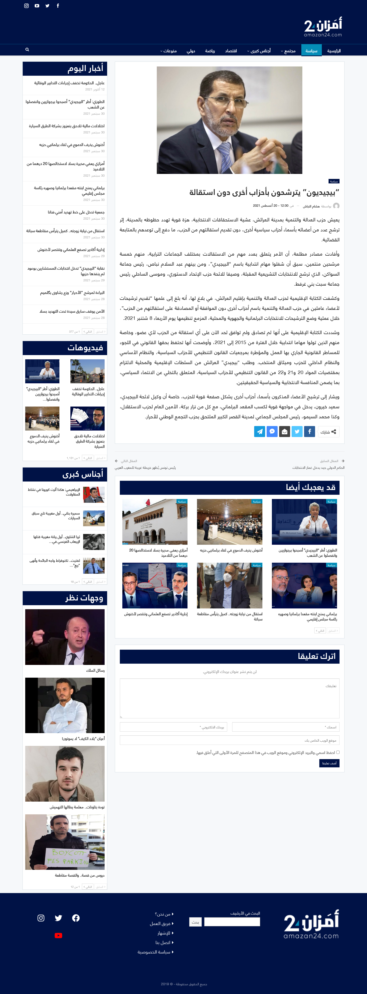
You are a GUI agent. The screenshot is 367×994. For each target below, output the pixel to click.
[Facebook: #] (76, 918)
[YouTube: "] (58, 935)
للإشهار (164, 932)
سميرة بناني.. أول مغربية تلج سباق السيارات (56, 515)
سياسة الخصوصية (154, 951)
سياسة (311, 50)
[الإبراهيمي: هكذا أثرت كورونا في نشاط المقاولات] (94, 495)
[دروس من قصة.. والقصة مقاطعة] (65, 842)
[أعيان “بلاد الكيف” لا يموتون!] (65, 705)
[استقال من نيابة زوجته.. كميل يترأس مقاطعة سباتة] (229, 585)
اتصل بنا (163, 942)
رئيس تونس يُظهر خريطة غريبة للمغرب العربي (145, 467)
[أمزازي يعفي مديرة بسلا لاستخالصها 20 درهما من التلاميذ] (154, 522)
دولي (191, 50)
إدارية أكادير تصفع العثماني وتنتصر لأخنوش (71, 249)
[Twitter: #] (58, 918)
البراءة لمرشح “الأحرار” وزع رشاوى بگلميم (72, 292)
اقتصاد (231, 50)
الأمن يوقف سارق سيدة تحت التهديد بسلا (72, 310)
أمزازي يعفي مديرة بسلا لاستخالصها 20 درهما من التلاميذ (66, 165)
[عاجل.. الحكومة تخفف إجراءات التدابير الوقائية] (87, 371)
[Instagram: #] (41, 918)
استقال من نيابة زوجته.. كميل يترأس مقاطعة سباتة (65, 230)
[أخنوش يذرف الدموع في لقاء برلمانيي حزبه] (229, 522)
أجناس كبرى (261, 50)
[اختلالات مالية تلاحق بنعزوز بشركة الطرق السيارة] (87, 419)
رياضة (210, 50)
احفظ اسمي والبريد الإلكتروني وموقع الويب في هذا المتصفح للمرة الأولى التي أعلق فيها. (265, 752)
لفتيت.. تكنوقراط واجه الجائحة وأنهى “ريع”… (55, 562)
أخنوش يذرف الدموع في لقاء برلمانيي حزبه (72, 144)
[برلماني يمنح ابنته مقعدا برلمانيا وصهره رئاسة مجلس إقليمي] (304, 585)
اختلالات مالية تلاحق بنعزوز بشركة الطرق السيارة (67, 125)
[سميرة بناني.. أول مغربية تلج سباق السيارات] (94, 518)
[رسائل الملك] (65, 637)
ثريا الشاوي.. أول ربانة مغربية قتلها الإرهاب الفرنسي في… (56, 538)
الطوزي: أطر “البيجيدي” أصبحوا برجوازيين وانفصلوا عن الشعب (65, 103)
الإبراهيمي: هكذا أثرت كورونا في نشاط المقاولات (54, 491)
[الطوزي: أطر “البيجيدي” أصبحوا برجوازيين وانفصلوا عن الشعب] (304, 522)
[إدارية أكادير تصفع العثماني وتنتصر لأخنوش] (154, 585)
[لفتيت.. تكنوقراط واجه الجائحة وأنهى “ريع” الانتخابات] (94, 566)
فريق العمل (160, 923)
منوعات (170, 50)
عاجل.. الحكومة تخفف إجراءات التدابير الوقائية (69, 82)
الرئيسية (334, 50)
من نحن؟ (162, 913)
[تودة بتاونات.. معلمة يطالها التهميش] (65, 774)
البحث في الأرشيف (245, 912)
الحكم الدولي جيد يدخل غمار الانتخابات (319, 467)
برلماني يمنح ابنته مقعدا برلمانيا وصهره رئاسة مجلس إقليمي (69, 190)
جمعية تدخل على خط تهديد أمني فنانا (76, 211)
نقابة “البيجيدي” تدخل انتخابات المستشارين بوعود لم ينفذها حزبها (66, 270)
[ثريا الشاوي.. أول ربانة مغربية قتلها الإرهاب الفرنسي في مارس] (94, 542)
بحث (195, 921)
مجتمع (290, 50)
